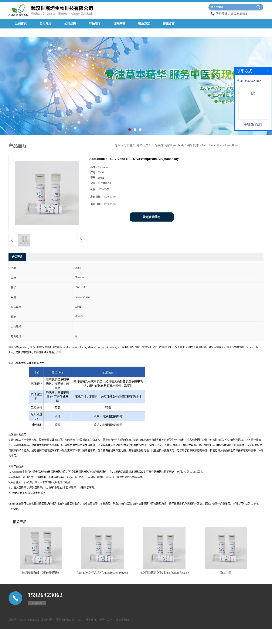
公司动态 (70, 23)
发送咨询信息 (152, 217)
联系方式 (144, 23)
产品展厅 (95, 23)
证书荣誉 (119, 23)
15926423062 (239, 13)
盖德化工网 (105, 619)
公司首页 (21, 23)
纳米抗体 (193, 145)
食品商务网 (122, 619)
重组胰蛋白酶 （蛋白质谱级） (41, 572)
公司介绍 (45, 23)
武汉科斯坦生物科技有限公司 (57, 619)
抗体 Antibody (175, 145)
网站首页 (142, 145)
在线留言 (169, 23)
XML (80, 619)
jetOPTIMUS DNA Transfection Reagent (164, 572)
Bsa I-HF (225, 572)
